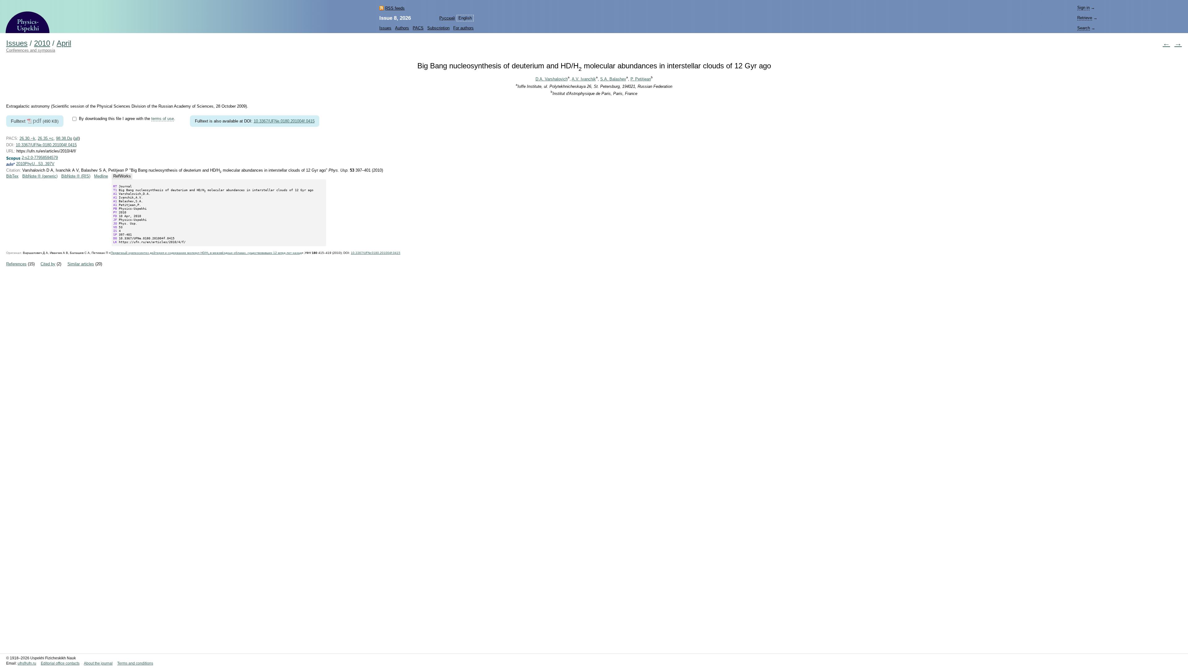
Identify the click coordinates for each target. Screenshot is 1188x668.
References (16, 264)
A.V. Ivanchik (584, 79)
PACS (418, 28)
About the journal (98, 663)
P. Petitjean (641, 79)
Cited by (48, 264)
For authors (463, 28)
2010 (42, 43)
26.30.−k (27, 138)
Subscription (438, 28)
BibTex (12, 176)
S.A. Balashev (613, 79)
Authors (402, 28)
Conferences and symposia (30, 50)
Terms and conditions (135, 663)
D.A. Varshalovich (552, 79)
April (64, 43)
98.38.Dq (64, 138)
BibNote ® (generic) (40, 176)
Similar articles (80, 264)
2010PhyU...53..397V (35, 163)
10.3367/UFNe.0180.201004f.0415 (284, 121)
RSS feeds (395, 8)
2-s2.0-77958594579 (40, 157)
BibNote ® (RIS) (75, 176)
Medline (101, 176)
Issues (385, 28)
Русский (447, 18)
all (77, 138)
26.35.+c (46, 138)
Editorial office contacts (60, 663)
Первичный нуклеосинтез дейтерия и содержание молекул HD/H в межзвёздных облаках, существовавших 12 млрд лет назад (206, 253)
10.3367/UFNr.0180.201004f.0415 (375, 253)
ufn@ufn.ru (27, 663)
